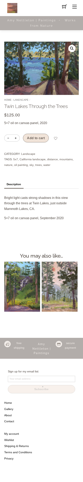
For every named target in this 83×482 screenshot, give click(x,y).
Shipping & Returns (16, 446)
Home (7, 100)
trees (38, 164)
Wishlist (9, 440)
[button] (72, 48)
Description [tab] (14, 184)
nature (8, 164)
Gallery (8, 409)
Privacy (8, 458)
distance (52, 159)
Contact (9, 421)
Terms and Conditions (18, 452)
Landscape (20, 100)
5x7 (15, 159)
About (8, 415)
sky (31, 164)
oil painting (21, 164)
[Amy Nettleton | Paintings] (12, 7)
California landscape (33, 159)
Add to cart (36, 138)
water (46, 164)
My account (11, 433)
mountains (66, 159)
